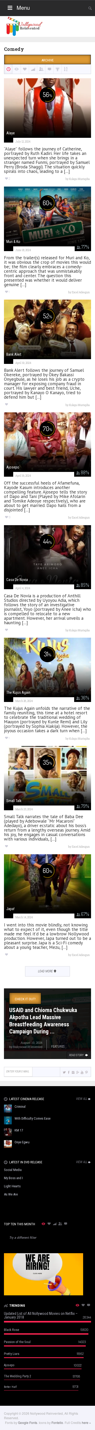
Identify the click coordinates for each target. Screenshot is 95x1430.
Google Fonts (27, 1422)
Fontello (57, 1422)
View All (81, 1099)
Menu (23, 7)
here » (86, 1422)
